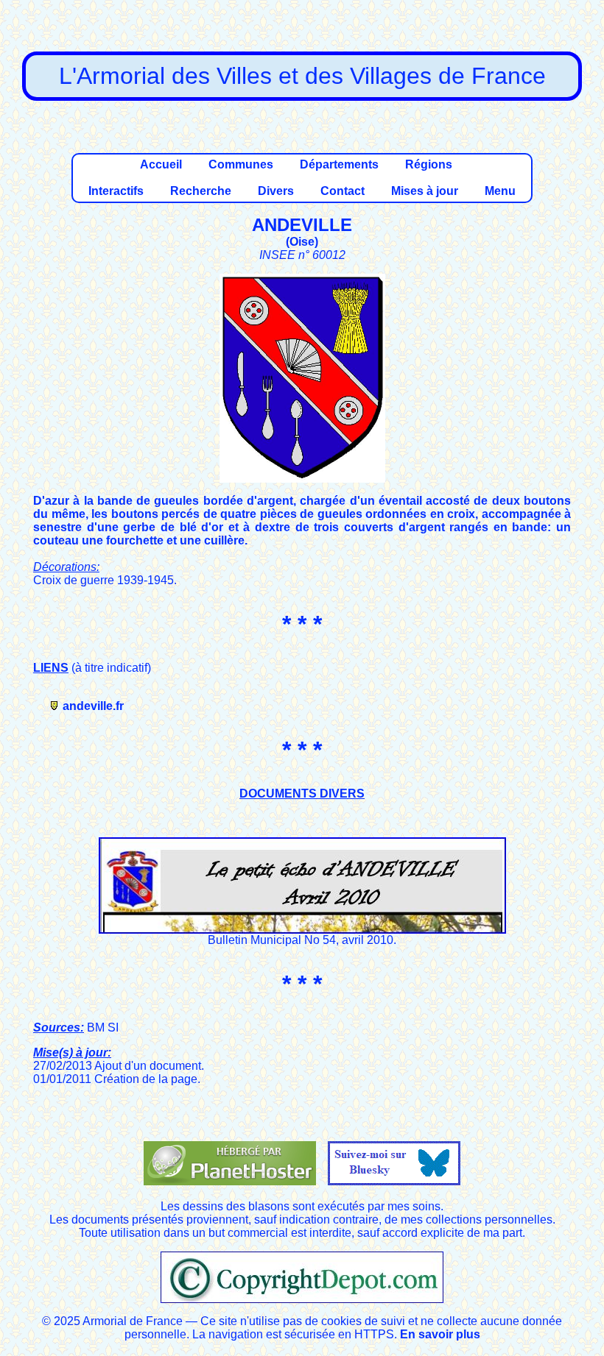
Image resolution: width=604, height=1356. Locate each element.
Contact (342, 191)
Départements (339, 164)
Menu (500, 191)
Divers (276, 191)
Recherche (200, 191)
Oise (302, 241)
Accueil (161, 164)
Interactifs (116, 191)
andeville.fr (93, 706)
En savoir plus (440, 1334)
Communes (240, 164)
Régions (428, 164)
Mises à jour (424, 191)
